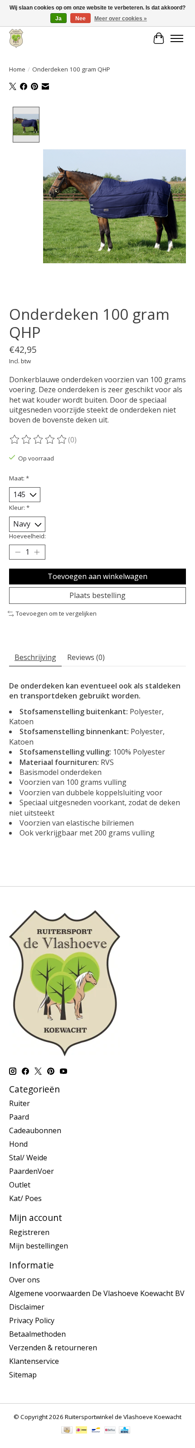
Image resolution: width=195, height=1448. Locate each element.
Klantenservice (34, 1361)
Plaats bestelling (97, 595)
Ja (58, 18)
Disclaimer (26, 1307)
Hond (18, 1144)
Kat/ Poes (25, 1198)
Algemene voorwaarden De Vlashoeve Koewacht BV (97, 1293)
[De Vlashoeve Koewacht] (16, 38)
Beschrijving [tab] (35, 657)
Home (17, 69)
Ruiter (19, 1103)
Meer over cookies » (120, 18)
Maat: (19, 478)
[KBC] (124, 1430)
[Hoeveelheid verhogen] (37, 552)
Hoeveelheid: (27, 536)
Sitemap (23, 1375)
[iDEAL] (81, 1430)
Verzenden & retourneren (53, 1348)
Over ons (24, 1280)
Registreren (29, 1232)
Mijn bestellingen (38, 1246)
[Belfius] (110, 1430)
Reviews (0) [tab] (86, 657)
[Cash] (67, 1430)
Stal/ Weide (28, 1158)
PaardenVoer (31, 1171)
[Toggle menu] (177, 38)
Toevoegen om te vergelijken (56, 613)
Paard (19, 1117)
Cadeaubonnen (35, 1130)
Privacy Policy (31, 1320)
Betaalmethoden (37, 1334)
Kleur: (19, 507)
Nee (80, 18)
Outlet (19, 1185)
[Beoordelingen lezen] (38, 439)
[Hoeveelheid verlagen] (18, 552)
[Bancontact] (96, 1430)
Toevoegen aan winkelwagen (97, 576)
